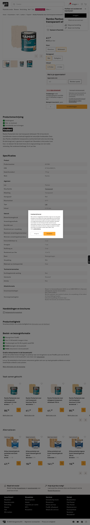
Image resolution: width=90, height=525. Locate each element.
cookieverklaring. (37, 228)
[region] (45, 224)
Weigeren (36, 233)
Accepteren (49, 233)
